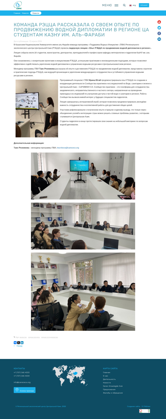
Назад (19, 345)
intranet (144, 5)
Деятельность (109, 379)
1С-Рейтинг (145, 406)
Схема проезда (27, 391)
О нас (105, 376)
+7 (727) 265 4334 (22, 376)
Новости (25, 13)
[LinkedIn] (22, 342)
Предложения (109, 389)
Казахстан (23, 337)
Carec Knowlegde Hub (113, 386)
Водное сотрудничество (49, 337)
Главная (17, 13)
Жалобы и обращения (113, 393)
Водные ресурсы (34, 337)
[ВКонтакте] (15, 342)
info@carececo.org (22, 382)
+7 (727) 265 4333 (22, 372)
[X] (18, 342)
